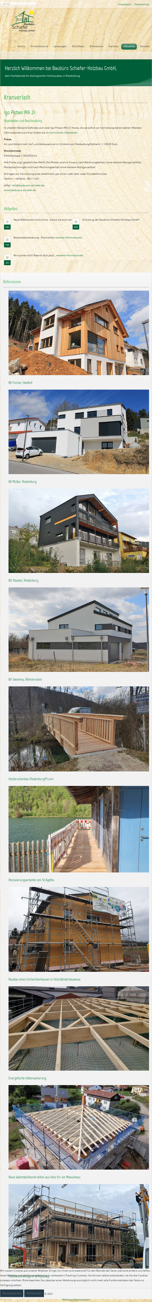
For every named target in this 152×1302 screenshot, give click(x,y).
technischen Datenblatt (63, 132)
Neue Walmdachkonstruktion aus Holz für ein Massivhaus (44, 1177)
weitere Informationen (68, 237)
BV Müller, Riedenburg (23, 482)
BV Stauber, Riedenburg (23, 581)
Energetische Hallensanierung (27, 1078)
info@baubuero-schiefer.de (28, 185)
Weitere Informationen (76, 1299)
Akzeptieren (11, 1293)
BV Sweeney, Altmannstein (25, 680)
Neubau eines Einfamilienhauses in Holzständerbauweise (44, 980)
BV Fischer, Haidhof (20, 383)
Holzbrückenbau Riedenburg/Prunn (31, 779)
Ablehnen (34, 1293)
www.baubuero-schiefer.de (20, 190)
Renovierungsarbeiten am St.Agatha (31, 880)
